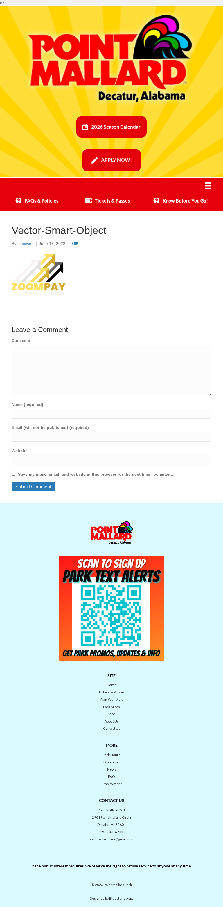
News (111, 769)
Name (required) (27, 404)
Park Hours (111, 754)
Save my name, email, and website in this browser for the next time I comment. (95, 474)
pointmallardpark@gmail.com (111, 839)
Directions (111, 762)
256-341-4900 (111, 832)
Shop (111, 714)
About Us (112, 721)
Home (111, 685)
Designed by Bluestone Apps (112, 898)
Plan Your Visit (111, 699)
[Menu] (212, 185)
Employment (112, 784)
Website (20, 450)
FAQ (111, 776)
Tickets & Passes (111, 692)
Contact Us (111, 728)
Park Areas (111, 706)
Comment (21, 340)
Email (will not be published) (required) (50, 427)
